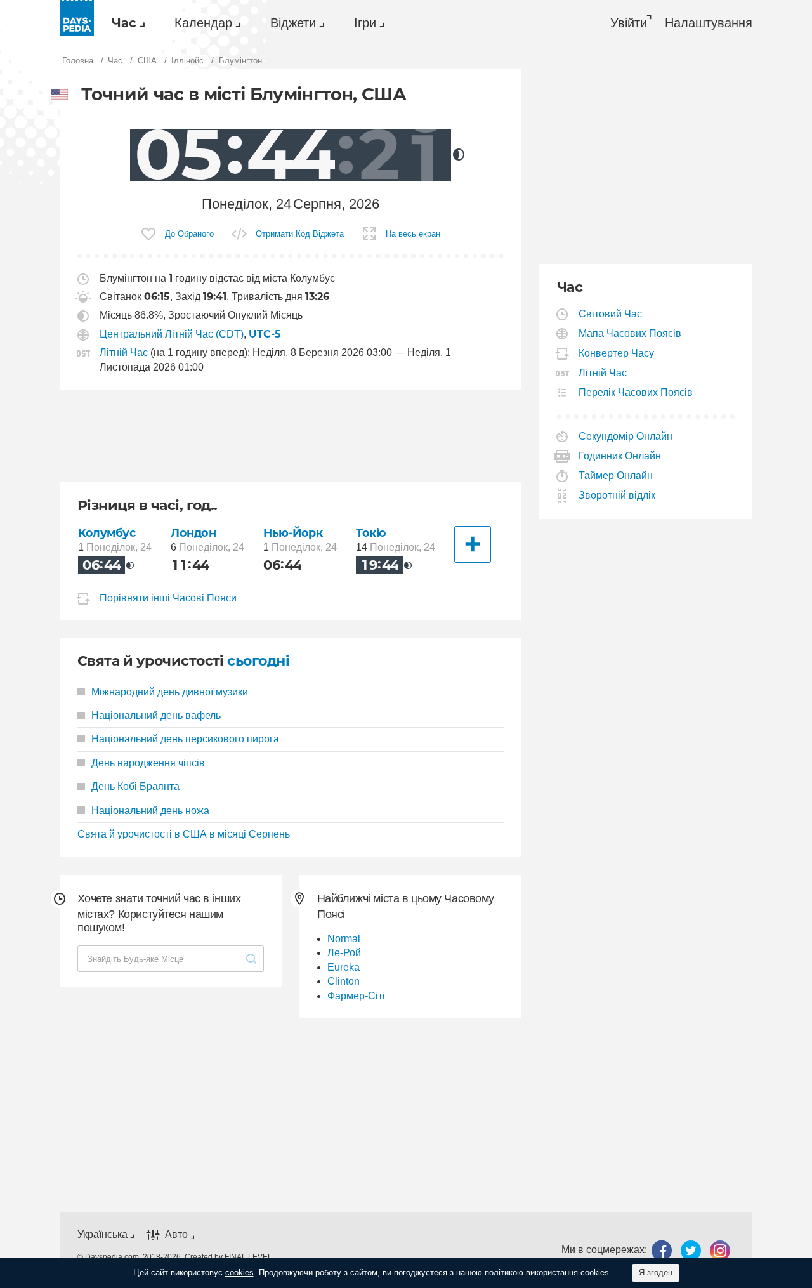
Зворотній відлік (617, 495)
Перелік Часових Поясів (636, 392)
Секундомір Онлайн (625, 436)
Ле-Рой (344, 952)
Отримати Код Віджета (300, 234)
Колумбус (107, 532)
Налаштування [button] (708, 23)
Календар (203, 23)
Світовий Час (610, 313)
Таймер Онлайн (616, 475)
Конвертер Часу (616, 353)
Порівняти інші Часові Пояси (168, 598)
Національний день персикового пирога (185, 738)
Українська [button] (102, 1234)
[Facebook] (662, 1250)
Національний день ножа (150, 810)
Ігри (365, 23)
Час (124, 22)
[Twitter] (691, 1250)
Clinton (343, 981)
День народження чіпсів (148, 763)
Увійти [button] (628, 23)
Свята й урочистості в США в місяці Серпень (183, 834)
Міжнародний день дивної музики (169, 692)
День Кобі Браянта (135, 786)
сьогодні (258, 660)
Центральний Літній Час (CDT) (172, 334)
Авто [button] (176, 1234)
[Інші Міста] (472, 544)
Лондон (193, 532)
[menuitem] (125, 23)
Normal (343, 938)
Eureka (343, 967)
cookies (239, 1272)
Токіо (371, 532)
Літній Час (124, 352)
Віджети (293, 23)
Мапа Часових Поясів (630, 333)
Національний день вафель (156, 715)
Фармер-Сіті (356, 995)
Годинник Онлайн (620, 455)
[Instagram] (720, 1250)
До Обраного (189, 234)
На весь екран (413, 234)
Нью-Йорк (293, 532)
